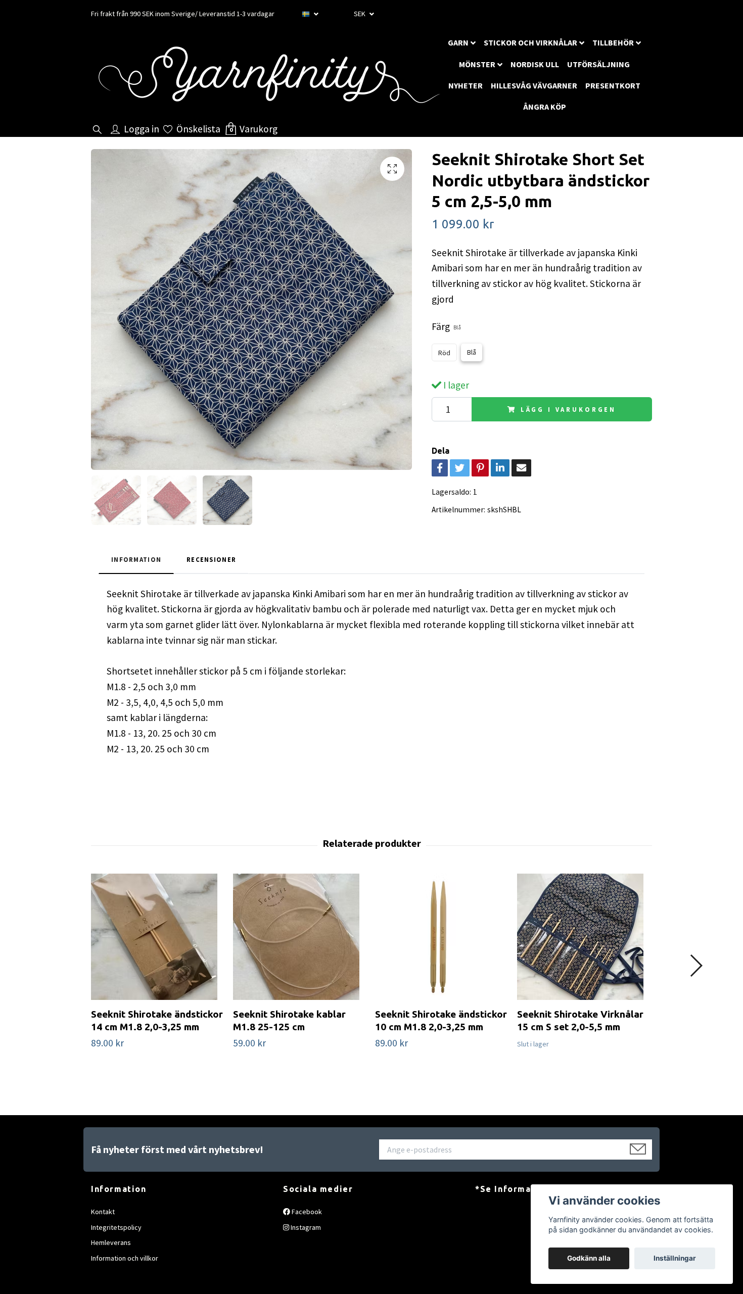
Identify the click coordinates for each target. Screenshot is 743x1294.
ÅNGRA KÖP (544, 107)
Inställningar (675, 1258)
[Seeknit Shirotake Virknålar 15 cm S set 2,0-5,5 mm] (584, 937)
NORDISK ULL (534, 64)
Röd (444, 352)
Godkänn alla (589, 1258)
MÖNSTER (477, 64)
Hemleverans (111, 1242)
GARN (458, 42)
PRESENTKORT (612, 85)
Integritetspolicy (116, 1227)
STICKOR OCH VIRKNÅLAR (530, 42)
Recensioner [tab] (211, 559)
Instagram (305, 1227)
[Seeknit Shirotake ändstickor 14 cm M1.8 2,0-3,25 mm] (158, 937)
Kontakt (103, 1211)
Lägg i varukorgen (568, 409)
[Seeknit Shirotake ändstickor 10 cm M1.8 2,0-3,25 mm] (442, 937)
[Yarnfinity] (268, 75)
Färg (446, 326)
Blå (471, 352)
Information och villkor (124, 1258)
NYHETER (465, 85)
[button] (696, 965)
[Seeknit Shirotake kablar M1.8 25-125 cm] (300, 937)
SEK (360, 13)
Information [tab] (136, 559)
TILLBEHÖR (613, 42)
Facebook (306, 1211)
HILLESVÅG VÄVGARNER (534, 85)
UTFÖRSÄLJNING (598, 64)
